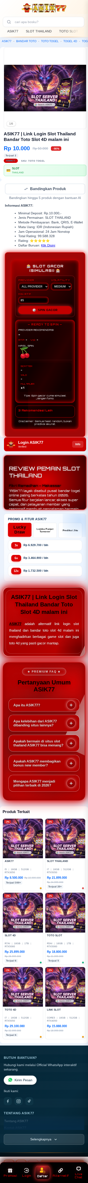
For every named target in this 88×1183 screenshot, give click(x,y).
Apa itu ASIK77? (26, 706)
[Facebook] (8, 1102)
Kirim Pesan (23, 1080)
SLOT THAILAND (39, 31)
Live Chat (78, 1176)
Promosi (10, 1175)
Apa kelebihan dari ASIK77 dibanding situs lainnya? (35, 724)
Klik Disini (48, 246)
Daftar (42, 1176)
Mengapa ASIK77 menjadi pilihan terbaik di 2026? (34, 784)
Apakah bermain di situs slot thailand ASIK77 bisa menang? (38, 744)
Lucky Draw (19, 530)
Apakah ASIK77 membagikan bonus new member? (37, 764)
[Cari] (9, 22)
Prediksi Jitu (70, 531)
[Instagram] (19, 1102)
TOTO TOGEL (50, 41)
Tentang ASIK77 (16, 1121)
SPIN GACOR (45, 310)
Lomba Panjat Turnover (45, 530)
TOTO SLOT (68, 31)
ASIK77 (12, 31)
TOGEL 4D (70, 41)
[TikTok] (29, 1102)
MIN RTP (24, 294)
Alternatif (61, 1175)
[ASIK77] (44, 8)
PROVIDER (26, 280)
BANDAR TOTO (26, 41)
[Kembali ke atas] (79, 1162)
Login (26, 1175)
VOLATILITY (60, 280)
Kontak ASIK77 (15, 1128)
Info (77, 444)
